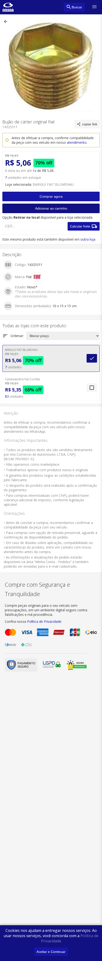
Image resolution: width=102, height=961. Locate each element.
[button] (6, 21)
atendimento (77, 142)
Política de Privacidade (44, 621)
